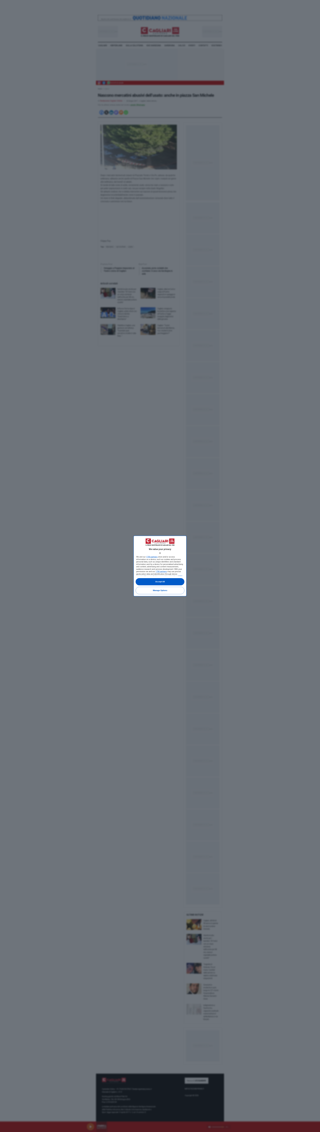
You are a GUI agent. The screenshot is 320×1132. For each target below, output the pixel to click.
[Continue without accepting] (160, 553)
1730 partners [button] (152, 557)
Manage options (160, 590)
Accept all (160, 582)
